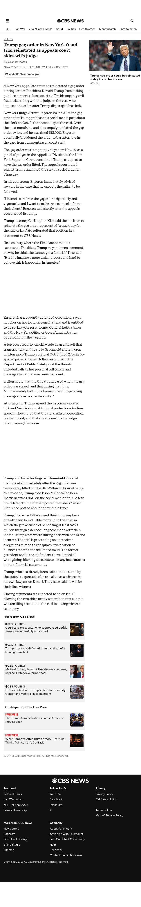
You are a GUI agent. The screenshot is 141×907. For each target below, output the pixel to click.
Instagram (56, 804)
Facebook (56, 799)
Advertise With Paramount (66, 833)
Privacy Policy (104, 794)
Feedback (56, 850)
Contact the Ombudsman (66, 855)
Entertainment (129, 29)
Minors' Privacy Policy (109, 815)
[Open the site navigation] (27, 20)
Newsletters (11, 828)
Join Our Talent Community (67, 839)
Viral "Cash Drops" (40, 29)
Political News (13, 794)
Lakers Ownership (15, 810)
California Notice (106, 799)
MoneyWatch (107, 29)
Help (53, 844)
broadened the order (36, 138)
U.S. (8, 29)
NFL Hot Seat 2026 (16, 804)
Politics (71, 29)
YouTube (55, 794)
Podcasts (9, 833)
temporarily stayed (46, 150)
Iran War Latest (13, 799)
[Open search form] (132, 21)
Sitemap (9, 850)
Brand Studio (12, 844)
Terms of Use (104, 810)
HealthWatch (87, 29)
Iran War (20, 29)
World (59, 29)
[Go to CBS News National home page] (70, 21)
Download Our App (16, 839)
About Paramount (61, 828)
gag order (77, 86)
